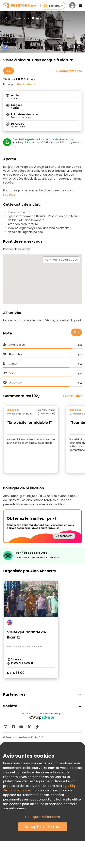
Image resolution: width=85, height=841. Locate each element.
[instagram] (5, 726)
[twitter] (29, 726)
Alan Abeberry (25, 84)
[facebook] (13, 726)
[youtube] (21, 726)
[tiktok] (37, 726)
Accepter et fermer (43, 826)
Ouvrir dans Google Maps (61, 259)
